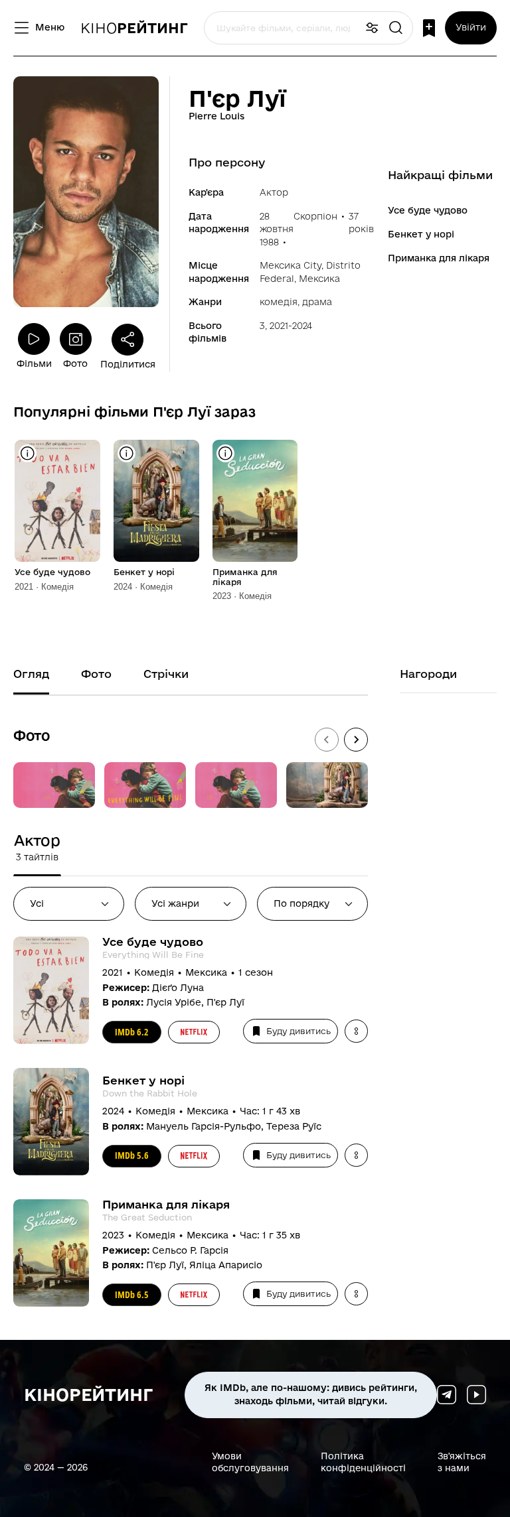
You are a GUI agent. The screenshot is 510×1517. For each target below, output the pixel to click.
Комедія (279, 302)
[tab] (37, 847)
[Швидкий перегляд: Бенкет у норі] (126, 453)
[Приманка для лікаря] (255, 501)
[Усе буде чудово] (57, 501)
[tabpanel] (190, 1128)
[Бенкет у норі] (156, 501)
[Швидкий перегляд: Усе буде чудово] (28, 453)
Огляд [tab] (31, 673)
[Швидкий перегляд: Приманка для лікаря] (225, 453)
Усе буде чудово (428, 210)
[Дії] (356, 1031)
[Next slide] (356, 740)
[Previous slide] (327, 740)
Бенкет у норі (421, 234)
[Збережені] (429, 28)
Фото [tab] (96, 673)
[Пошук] (396, 28)
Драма (317, 302)
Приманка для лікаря (438, 258)
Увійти (471, 27)
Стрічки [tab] (166, 673)
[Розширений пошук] (372, 28)
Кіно (134, 27)
